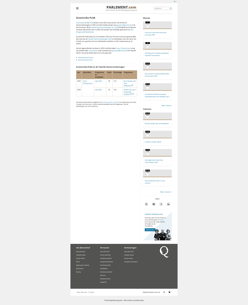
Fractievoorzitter (105, 265)
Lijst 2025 (98, 81)
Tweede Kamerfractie (85, 57)
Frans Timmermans (123, 48)
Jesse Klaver (93, 51)
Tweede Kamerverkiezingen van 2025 (104, 27)
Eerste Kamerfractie (85, 60)
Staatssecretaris (105, 279)
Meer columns (165, 192)
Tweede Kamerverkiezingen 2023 (100, 39)
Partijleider (103, 268)
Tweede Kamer (81, 255)
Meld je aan (150, 230)
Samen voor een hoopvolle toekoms (130, 92)
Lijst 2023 (98, 90)
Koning (78, 272)
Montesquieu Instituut (128, 10)
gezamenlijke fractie (124, 25)
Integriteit (103, 282)
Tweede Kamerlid (106, 258)
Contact (91, 292)
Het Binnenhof (83, 247)
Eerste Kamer (80, 258)
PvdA (91, 23)
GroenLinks (80, 23)
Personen (104, 247)
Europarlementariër (106, 262)
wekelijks (161, 220)
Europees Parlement (130, 262)
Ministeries (79, 268)
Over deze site (82, 292)
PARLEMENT (121, 7)
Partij (78, 262)
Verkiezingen (130, 247)
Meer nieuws (166, 105)
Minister (103, 275)
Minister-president (106, 272)
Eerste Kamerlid (105, 255)
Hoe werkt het (80, 251)
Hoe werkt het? (105, 251)
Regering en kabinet (82, 265)
